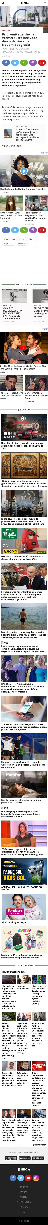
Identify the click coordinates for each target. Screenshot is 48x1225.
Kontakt (24, 1187)
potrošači (21, 243)
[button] (3, 301)
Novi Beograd (9, 239)
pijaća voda (8, 243)
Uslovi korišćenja (24, 1202)
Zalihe (31, 239)
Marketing (24, 1192)
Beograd (6, 30)
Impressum (24, 1197)
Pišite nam (24, 1207)
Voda (22, 239)
